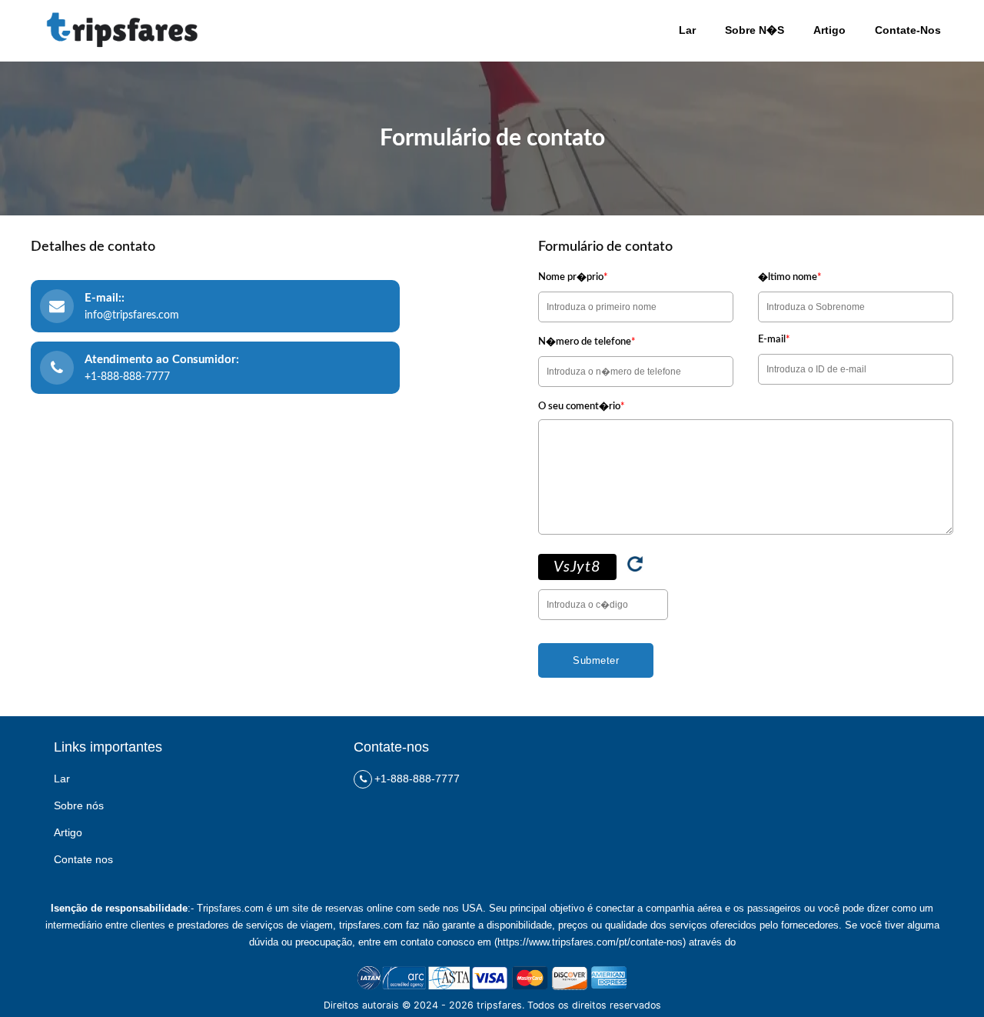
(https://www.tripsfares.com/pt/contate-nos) (590, 942)
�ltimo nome (790, 277)
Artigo (68, 832)
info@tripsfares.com (132, 315)
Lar (62, 778)
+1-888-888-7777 (127, 377)
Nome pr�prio (573, 277)
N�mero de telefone (587, 342)
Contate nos (83, 859)
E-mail (774, 340)
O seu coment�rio (581, 407)
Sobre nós (79, 805)
